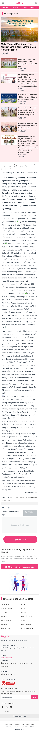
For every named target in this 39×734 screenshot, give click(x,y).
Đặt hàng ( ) (20, 539)
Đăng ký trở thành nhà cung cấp (20, 567)
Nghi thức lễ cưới (6, 608)
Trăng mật (4, 616)
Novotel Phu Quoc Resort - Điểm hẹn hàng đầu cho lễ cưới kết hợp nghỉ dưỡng (28, 97)
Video (31, 663)
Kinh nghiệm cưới (22, 663)
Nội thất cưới (5, 612)
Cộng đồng (4, 666)
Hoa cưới (23, 604)
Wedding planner (6, 620)
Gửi (34, 697)
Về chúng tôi (5, 674)
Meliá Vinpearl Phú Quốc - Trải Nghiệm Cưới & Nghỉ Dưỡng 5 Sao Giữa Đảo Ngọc (18, 47)
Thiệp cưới (4, 624)
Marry (7, 711)
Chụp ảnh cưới (5, 628)
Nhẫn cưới (24, 608)
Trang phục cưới (26, 624)
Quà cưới (23, 612)
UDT (22, 729)
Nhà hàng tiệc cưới (27, 628)
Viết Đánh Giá (31, 513)
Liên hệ (13, 674)
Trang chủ (4, 7)
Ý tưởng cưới (5, 663)
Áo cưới (13, 663)
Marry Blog (13, 165)
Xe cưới (23, 620)
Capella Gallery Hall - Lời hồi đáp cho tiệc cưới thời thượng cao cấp (27, 125)
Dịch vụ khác (5, 604)
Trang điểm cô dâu (27, 616)
